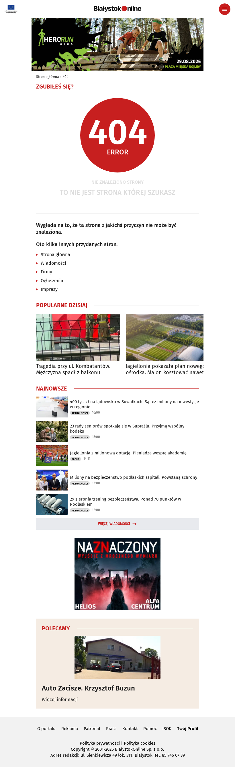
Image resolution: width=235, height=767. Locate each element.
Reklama (69, 728)
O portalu (46, 728)
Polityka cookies (139, 743)
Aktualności (80, 413)
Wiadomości (53, 263)
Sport (75, 459)
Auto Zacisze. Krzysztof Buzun (88, 688)
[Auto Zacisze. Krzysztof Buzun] (117, 657)
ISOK (166, 728)
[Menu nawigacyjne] (224, 9)
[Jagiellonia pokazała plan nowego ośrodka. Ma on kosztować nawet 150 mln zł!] (168, 337)
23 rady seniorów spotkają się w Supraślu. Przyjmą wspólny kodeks (127, 428)
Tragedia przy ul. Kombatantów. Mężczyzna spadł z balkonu (73, 369)
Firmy (46, 271)
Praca (111, 728)
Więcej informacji (60, 699)
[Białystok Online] (117, 9)
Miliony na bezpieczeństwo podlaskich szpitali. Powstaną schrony (133, 477)
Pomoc (150, 728)
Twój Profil (187, 728)
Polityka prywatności (100, 743)
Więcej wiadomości (114, 524)
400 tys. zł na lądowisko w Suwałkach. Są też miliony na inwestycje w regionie (134, 404)
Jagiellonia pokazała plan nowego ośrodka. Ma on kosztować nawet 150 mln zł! (165, 369)
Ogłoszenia (52, 280)
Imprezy (49, 289)
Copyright (80, 749)
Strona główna (47, 77)
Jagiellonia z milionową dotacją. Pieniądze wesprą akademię (128, 453)
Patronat (92, 728)
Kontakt (130, 728)
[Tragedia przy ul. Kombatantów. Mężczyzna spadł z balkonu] (78, 337)
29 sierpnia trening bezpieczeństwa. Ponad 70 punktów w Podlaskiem (125, 502)
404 (65, 77)
